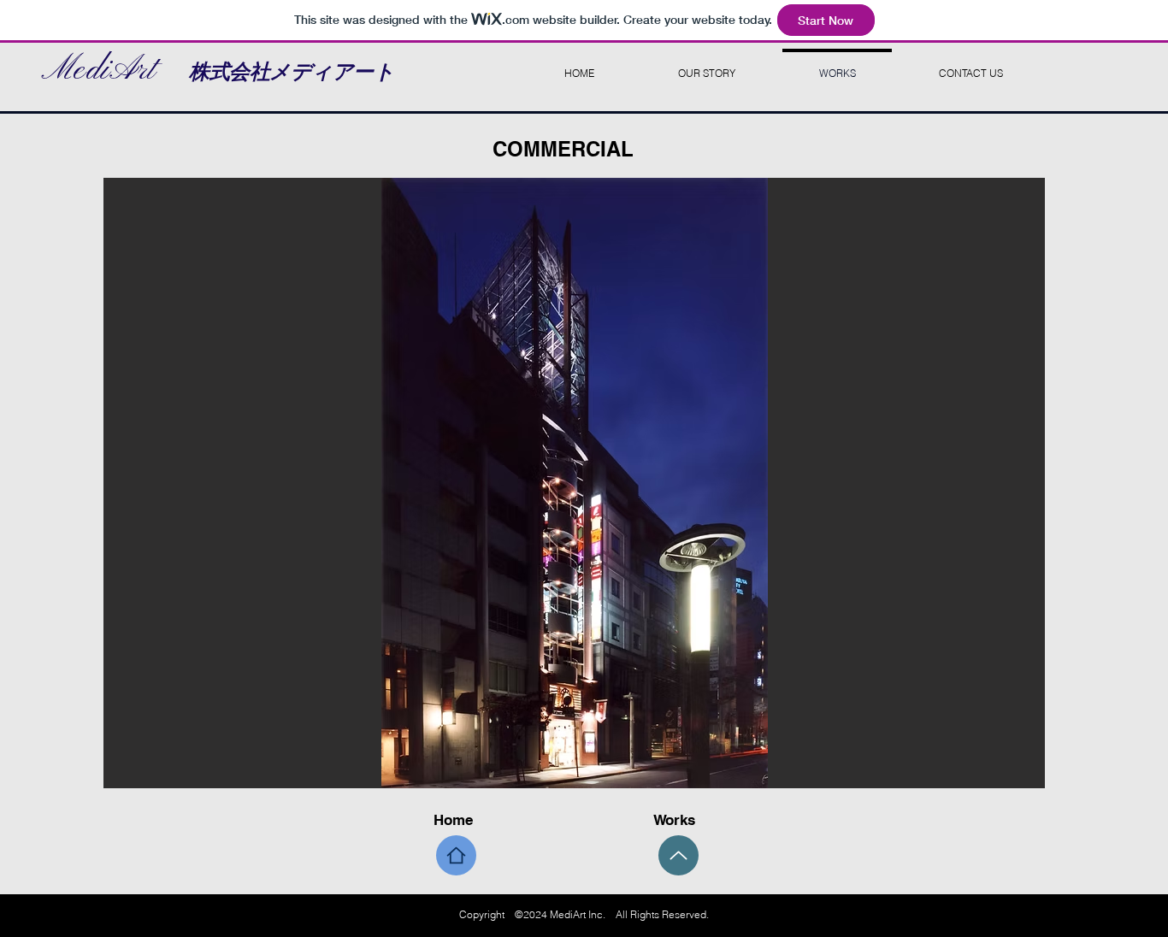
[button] (574, 483)
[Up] (678, 855)
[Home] (456, 855)
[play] (1003, 773)
